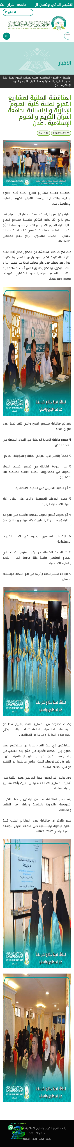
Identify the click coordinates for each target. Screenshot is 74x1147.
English (9, 12)
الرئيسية (67, 77)
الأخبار (56, 77)
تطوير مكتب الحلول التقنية (37, 1138)
